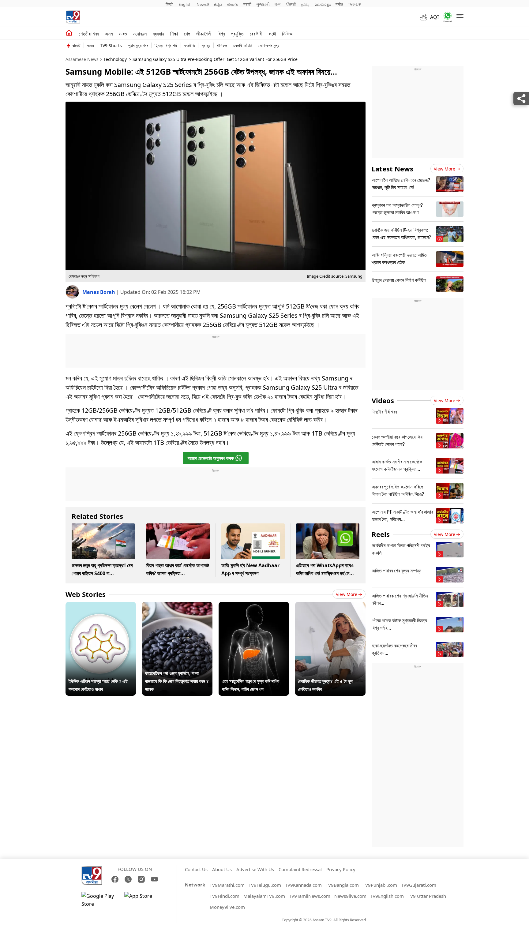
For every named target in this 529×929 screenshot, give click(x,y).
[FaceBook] (114, 879)
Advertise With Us (255, 869)
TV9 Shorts (111, 45)
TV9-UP (354, 4)
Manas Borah (99, 292)
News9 (203, 4)
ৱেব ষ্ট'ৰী (256, 33)
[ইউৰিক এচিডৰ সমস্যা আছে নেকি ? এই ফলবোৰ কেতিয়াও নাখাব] (101, 605)
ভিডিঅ (287, 33)
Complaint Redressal (300, 869)
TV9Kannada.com (303, 885)
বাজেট (76, 45)
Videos (383, 400)
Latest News (392, 168)
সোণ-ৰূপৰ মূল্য (268, 45)
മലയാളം (322, 4)
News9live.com (350, 896)
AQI (434, 17)
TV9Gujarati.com (418, 885)
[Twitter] (128, 879)
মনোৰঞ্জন (140, 33)
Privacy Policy (340, 869)
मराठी (247, 4)
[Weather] (425, 17)
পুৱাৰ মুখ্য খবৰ (138, 45)
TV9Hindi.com (224, 896)
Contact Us (196, 869)
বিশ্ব (221, 33)
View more (346, 594)
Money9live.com (227, 907)
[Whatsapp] (445, 17)
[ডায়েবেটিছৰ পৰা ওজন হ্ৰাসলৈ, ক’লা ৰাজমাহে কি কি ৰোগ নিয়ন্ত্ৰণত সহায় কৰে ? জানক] (177, 605)
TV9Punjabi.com (380, 885)
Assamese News (82, 59)
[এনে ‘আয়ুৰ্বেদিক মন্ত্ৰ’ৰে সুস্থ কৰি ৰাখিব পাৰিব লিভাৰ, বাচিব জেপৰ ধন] (254, 605)
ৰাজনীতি (189, 45)
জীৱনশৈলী (204, 33)
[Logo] (73, 17)
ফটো (272, 33)
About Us (222, 869)
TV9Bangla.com (342, 885)
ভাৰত (123, 33)
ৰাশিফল (222, 45)
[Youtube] (154, 879)
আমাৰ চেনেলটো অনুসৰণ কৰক (211, 458)
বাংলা (278, 4)
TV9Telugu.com (265, 885)
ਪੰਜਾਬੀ (291, 4)
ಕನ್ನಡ (218, 4)
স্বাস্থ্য (205, 45)
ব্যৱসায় (158, 33)
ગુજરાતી (263, 4)
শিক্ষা (174, 33)
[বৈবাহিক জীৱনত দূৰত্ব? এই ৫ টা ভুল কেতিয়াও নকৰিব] (330, 605)
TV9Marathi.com (227, 885)
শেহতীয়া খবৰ (89, 33)
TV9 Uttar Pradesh (427, 896)
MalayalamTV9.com (264, 896)
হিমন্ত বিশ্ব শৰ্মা (166, 45)
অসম (109, 33)
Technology (115, 59)
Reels (381, 534)
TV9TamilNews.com (309, 896)
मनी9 (339, 4)
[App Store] (142, 900)
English (185, 4)
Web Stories (86, 594)
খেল (187, 33)
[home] (69, 33)
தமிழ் (305, 4)
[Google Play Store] (99, 900)
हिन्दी (170, 4)
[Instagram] (141, 879)
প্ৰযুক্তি (237, 33)
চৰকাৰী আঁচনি (242, 45)
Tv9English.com (387, 896)
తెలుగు (232, 4)
